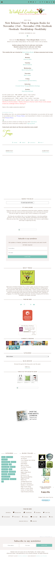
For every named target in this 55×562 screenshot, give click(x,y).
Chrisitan (4, 459)
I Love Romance (23, 80)
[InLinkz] (3, 119)
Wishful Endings (35, 86)
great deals (27, 20)
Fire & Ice (23, 468)
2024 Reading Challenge (27, 325)
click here (34, 121)
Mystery (13, 466)
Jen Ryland (24, 458)
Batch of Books (25, 465)
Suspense (4, 474)
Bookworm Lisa (25, 475)
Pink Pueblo (31, 551)
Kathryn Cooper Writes (27, 488)
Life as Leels (28, 59)
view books (34, 334)
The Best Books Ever (26, 481)
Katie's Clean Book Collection (26, 473)
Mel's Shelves (24, 470)
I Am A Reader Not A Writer (28, 460)
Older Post (45, 150)
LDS (10, 464)
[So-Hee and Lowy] (8, 349)
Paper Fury (24, 479)
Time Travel (11, 474)
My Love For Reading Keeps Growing (26, 477)
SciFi (10, 469)
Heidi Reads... (24, 463)
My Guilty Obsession (26, 483)
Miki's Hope (27, 75)
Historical (5, 464)
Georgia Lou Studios (41, 555)
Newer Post (9, 150)
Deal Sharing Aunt (27, 91)
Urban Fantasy (6, 476)
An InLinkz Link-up (7, 112)
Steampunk (5, 471)
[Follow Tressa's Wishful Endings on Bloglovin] (46, 501)
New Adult (5, 469)
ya (2, 481)
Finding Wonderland (26, 456)
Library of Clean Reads (27, 490)
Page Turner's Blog (26, 486)
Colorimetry (33, 80)
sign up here (31, 123)
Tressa (26, 327)
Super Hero (12, 471)
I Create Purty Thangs (22, 86)
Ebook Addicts (27, 64)
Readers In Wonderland (27, 484)
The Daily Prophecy (26, 467)
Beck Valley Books (28, 52)
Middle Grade (5, 466)
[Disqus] (27, 176)
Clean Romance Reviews (27, 491)
